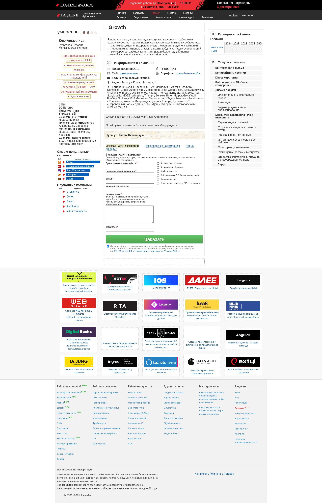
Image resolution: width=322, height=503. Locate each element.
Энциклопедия (141, 17)
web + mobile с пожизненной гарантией (243, 371)
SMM (214, 50)
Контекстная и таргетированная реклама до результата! (120, 345)
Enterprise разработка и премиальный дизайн (120, 288)
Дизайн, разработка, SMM (243, 288)
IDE (94, 438)
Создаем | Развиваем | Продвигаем (120, 371)
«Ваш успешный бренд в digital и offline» (161, 371)
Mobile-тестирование (139, 402)
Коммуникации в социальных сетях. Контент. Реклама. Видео (243, 315)
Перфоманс (63, 428)
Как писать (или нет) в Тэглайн (214, 473)
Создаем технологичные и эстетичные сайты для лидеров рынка (202, 344)
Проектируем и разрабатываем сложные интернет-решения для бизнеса (202, 315)
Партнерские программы (105, 392)
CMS (130, 443)
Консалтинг (241, 423)
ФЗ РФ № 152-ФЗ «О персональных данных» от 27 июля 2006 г (146, 251)
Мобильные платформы (105, 433)
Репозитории (135, 392)
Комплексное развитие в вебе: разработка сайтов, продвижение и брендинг (79, 288)
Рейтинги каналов (68, 438)
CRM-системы (100, 397)
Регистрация (247, 15)
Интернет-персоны (173, 428)
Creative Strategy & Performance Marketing (120, 315)
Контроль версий (137, 418)
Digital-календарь (173, 402)
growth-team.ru (129, 73)
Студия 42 (73, 191)
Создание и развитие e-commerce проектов (202, 372)
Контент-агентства (69, 412)
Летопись (121, 17)
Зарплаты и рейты (173, 418)
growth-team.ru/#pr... (190, 73)
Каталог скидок (163, 17)
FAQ (237, 397)
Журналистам (242, 418)
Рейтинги (121, 13)
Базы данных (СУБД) (138, 413)
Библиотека (207, 17)
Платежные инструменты (106, 408)
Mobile (63, 402)
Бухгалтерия (134, 438)
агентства (217, 47)
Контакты (188, 13)
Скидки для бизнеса (174, 392)
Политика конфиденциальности (246, 441)
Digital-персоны (172, 423)
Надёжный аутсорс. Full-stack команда (243, 344)
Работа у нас (241, 428)
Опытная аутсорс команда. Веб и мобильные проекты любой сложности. (161, 344)
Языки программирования (106, 428)
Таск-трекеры (100, 402)
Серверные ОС (135, 423)
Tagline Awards (171, 397)
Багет (70, 201)
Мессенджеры (100, 418)
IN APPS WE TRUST (161, 288)
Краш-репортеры (137, 433)
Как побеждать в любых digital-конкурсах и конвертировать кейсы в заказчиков (212, 397)
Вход (235, 15)
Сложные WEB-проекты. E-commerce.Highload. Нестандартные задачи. (79, 315)
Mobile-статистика (137, 397)
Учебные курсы (186, 17)
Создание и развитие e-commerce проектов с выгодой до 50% (161, 315)
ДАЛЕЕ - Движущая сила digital (202, 288)
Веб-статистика (136, 408)
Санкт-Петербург (65, 454)
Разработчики (66, 397)
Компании (169, 413)
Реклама (171, 13)
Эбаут (238, 392)
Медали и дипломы (245, 413)
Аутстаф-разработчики (71, 392)
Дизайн (63, 407)
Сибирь (60, 459)
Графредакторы (101, 413)
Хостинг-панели (136, 428)
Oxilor (70, 196)
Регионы (61, 448)
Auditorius (73, 206)
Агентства (62, 433)
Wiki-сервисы (99, 443)
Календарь (138, 13)
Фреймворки (99, 423)
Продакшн (65, 417)
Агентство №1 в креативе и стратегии (79, 371)
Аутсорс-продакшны (67, 443)
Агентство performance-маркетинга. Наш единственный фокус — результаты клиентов (79, 344)
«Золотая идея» (77, 211)
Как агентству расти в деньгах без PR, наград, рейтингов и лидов (212, 410)
